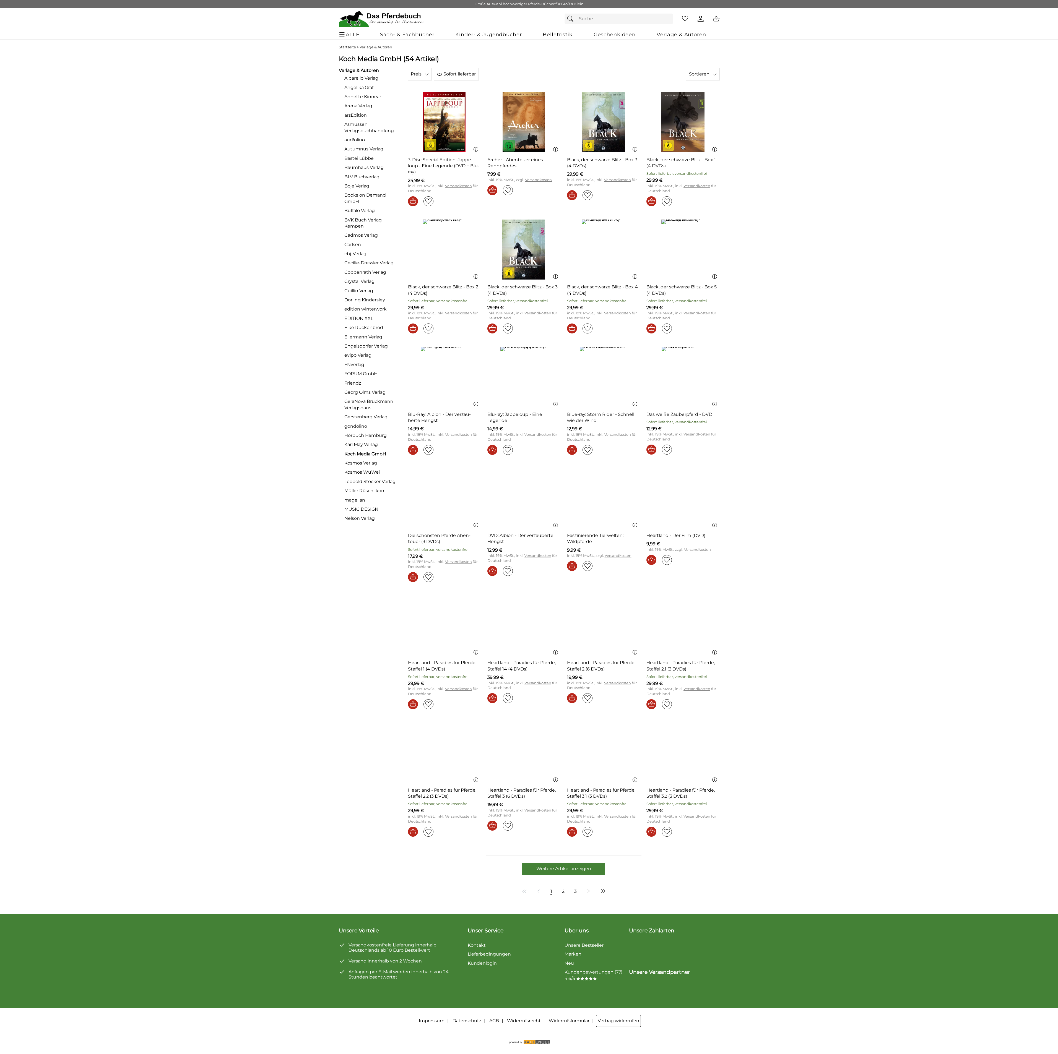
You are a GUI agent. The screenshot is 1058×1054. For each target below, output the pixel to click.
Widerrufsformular (569, 1020)
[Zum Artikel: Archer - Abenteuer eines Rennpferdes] (523, 122)
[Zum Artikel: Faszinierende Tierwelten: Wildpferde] (603, 498)
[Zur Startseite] (381, 19)
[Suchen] (571, 19)
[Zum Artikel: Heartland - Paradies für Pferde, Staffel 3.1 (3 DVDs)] (603, 752)
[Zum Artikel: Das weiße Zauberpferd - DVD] (682, 377)
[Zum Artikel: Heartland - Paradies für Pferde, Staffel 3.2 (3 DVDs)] (682, 752)
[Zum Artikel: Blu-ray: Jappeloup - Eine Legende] (523, 377)
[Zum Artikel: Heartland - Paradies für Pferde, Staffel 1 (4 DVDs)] (444, 625)
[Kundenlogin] (700, 18)
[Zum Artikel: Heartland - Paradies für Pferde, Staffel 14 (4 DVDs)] (523, 625)
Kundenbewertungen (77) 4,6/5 (593, 975)
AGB (494, 1020)
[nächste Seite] (588, 891)
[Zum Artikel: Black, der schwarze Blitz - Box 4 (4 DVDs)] (603, 250)
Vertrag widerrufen (618, 1020)
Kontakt (477, 945)
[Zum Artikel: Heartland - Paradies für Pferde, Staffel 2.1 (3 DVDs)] (682, 625)
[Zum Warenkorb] (716, 18)
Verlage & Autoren (376, 47)
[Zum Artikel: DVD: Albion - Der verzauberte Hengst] (523, 498)
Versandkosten (458, 186)
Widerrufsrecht (524, 1020)
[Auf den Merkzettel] (428, 201)
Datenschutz (467, 1020)
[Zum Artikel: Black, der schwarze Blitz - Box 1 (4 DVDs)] (682, 122)
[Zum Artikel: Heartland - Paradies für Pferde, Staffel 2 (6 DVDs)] (603, 625)
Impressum (431, 1020)
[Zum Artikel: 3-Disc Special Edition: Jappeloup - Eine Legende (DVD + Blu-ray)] (444, 122)
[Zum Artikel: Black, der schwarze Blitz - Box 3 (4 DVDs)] (603, 122)
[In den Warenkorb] (413, 201)
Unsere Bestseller (584, 945)
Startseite (347, 47)
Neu (569, 963)
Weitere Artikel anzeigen (563, 868)
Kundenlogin (482, 963)
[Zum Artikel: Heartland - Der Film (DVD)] (682, 498)
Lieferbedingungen (489, 954)
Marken (573, 954)
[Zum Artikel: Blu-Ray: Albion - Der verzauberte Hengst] (444, 377)
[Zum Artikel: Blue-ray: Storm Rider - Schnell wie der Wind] (603, 377)
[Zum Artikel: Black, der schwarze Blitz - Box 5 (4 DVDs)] (682, 250)
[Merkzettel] (685, 18)
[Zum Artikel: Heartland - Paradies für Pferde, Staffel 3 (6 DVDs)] (523, 752)
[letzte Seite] (602, 891)
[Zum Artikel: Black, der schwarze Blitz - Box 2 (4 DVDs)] (444, 250)
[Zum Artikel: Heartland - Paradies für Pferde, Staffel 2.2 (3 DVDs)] (444, 752)
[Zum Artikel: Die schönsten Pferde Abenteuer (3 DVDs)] (444, 498)
